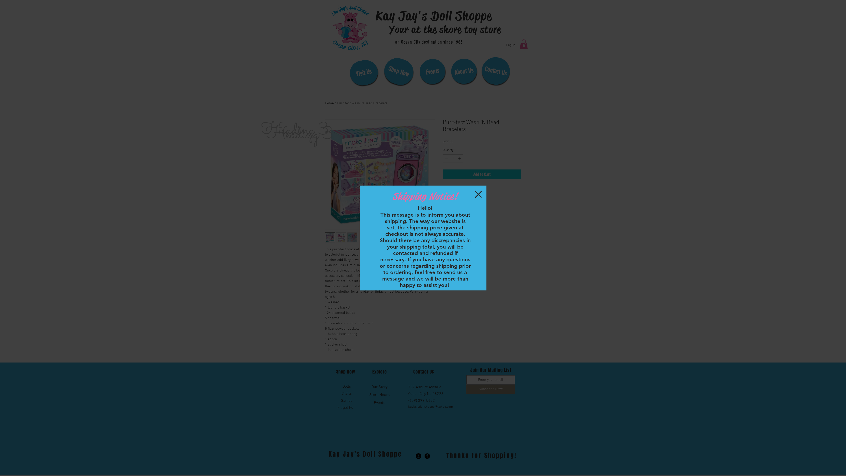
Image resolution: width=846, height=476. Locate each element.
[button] (478, 194)
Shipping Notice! (425, 196)
